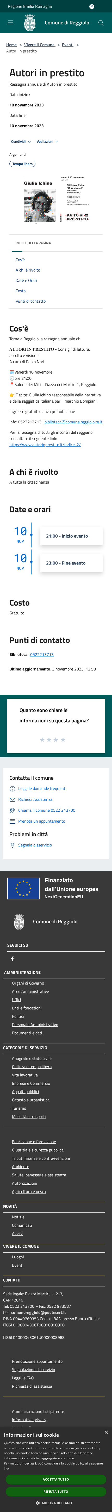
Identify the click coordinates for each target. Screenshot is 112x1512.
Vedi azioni (45, 141)
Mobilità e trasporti (29, 1116)
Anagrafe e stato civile (32, 1058)
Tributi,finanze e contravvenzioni (41, 1158)
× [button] (106, 1432)
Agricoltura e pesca (29, 1191)
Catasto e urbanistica (30, 1100)
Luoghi (18, 1257)
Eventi (67, 45)
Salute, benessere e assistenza (39, 1175)
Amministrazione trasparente (38, 1411)
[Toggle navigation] (10, 22)
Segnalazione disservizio (33, 1369)
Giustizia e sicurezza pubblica (38, 1150)
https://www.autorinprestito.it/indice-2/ (45, 445)
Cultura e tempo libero (32, 1066)
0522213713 (42, 654)
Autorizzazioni (24, 1183)
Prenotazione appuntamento (37, 1361)
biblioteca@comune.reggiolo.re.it (73, 422)
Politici (18, 1016)
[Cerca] (101, 23)
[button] (56, 1503)
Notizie (18, 1217)
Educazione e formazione (34, 1141)
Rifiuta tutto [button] (55, 1491)
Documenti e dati (27, 1033)
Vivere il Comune (39, 45)
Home (11, 45)
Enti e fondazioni (27, 1008)
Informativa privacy (29, 1419)
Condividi (18, 141)
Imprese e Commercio (31, 1083)
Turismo (19, 1108)
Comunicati (22, 1225)
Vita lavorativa (25, 1075)
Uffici (16, 999)
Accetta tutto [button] (56, 1479)
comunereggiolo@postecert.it (38, 1312)
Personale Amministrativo (35, 1024)
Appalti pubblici (25, 1091)
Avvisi (17, 1233)
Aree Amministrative (30, 991)
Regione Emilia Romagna (30, 6)
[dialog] (56, 1469)
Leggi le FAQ (23, 1378)
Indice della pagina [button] (33, 243)
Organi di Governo (28, 983)
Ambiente (20, 1166)
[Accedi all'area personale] (92, 7)
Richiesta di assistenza (32, 1386)
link (6, 1468)
